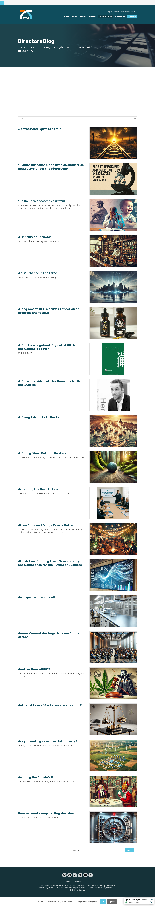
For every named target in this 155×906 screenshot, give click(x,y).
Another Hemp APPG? (34, 669)
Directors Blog (105, 17)
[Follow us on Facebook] (69, 875)
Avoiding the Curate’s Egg (37, 777)
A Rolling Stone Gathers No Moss (42, 453)
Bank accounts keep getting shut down (47, 813)
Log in (109, 12)
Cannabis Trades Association (123, 12)
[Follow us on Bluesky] (64, 875)
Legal (87, 881)
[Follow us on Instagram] (75, 875)
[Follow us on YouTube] (85, 875)
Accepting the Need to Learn (39, 489)
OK (103, 902)
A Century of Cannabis (34, 237)
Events (83, 17)
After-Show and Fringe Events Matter (46, 525)
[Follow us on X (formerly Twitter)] (90, 875)
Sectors (92, 17)
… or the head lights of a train (39, 129)
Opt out (112, 902)
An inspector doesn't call (36, 597)
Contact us (78, 881)
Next (129, 850)
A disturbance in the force (37, 273)
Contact (132, 17)
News (74, 17)
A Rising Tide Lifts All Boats (38, 417)
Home (66, 17)
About (68, 881)
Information (120, 17)
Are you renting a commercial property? (48, 741)
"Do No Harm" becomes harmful (41, 201)
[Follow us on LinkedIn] (80, 875)
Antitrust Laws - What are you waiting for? (50, 705)
